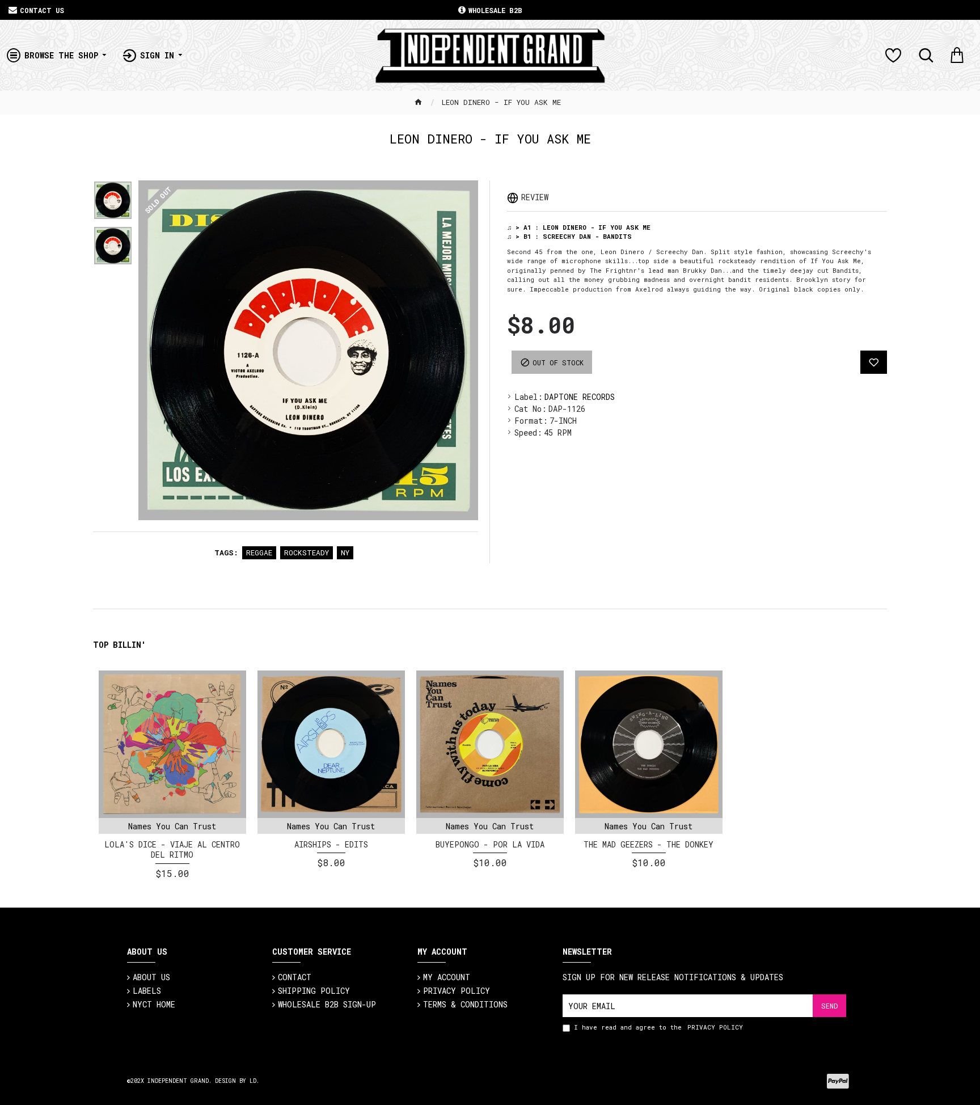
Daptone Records (579, 396)
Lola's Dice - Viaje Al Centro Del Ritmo (172, 850)
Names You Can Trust (172, 826)
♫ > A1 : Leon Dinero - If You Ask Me (578, 227)
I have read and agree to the (658, 1027)
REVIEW (534, 197)
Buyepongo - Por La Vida (490, 845)
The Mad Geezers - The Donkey (648, 845)
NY (345, 552)
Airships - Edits (331, 845)
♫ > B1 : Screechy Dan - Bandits (569, 236)
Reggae (259, 552)
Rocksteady (306, 552)
